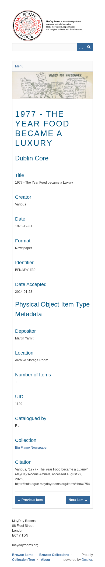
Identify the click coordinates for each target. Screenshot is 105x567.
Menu (19, 66)
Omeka (87, 560)
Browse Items (22, 555)
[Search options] (81, 47)
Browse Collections (54, 555)
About (45, 560)
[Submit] (89, 47)
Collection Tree (23, 560)
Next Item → (78, 500)
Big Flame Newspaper (31, 447)
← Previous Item (30, 500)
